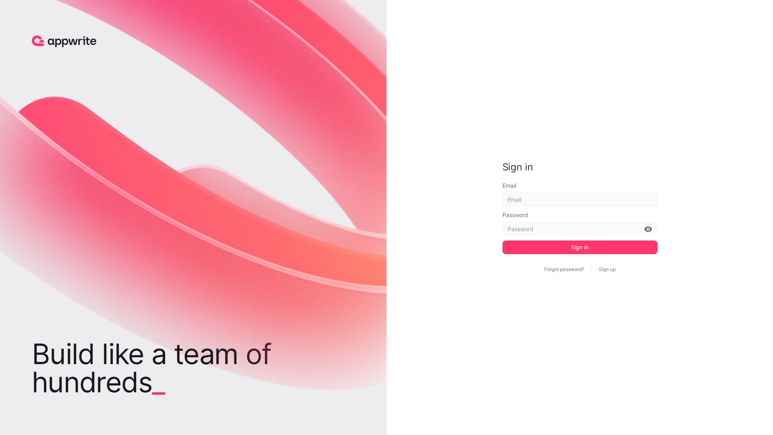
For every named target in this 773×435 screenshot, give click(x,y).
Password (515, 214)
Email (509, 185)
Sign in (580, 247)
